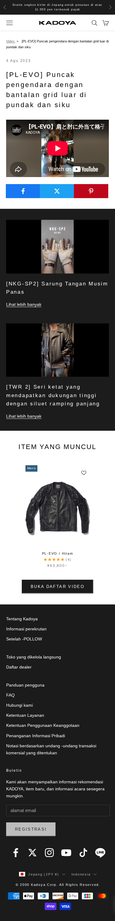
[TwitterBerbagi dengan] (57, 191)
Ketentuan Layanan (25, 715)
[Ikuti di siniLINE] (100, 852)
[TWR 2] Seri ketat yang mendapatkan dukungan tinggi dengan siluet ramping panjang (53, 395)
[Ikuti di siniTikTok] (83, 852)
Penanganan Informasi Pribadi (35, 735)
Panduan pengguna (25, 685)
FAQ (10, 695)
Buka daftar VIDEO (57, 586)
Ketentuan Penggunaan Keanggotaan (42, 725)
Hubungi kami (19, 705)
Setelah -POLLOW (24, 638)
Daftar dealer (19, 667)
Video (10, 41)
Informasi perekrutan (26, 628)
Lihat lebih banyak (23, 304)
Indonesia (81, 874)
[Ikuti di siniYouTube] (66, 852)
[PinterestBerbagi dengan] (91, 191)
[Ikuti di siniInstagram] (49, 852)
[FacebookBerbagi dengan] (23, 191)
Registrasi (31, 829)
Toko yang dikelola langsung (33, 656)
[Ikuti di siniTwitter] (32, 852)
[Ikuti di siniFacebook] (15, 852)
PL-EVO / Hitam (57, 553)
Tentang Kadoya (22, 618)
